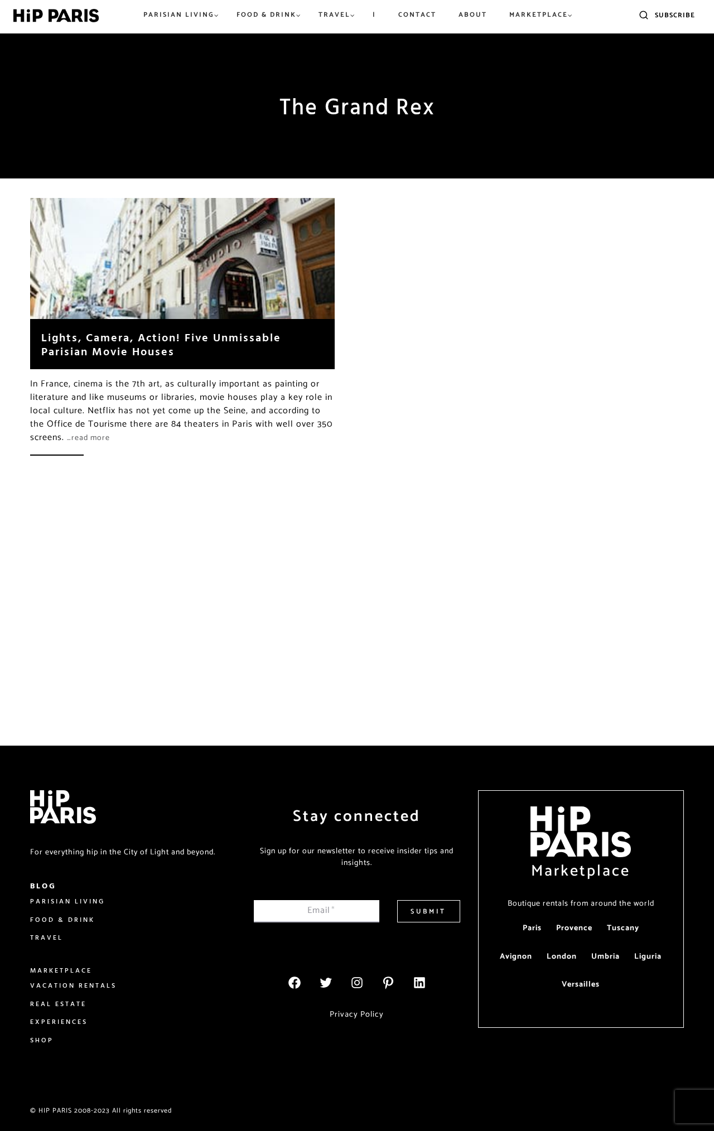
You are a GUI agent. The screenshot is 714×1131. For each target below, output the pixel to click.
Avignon (516, 956)
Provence (574, 928)
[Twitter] (326, 982)
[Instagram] (357, 982)
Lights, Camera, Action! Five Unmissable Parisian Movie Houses (161, 344)
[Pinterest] (388, 982)
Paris (532, 928)
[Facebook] (294, 982)
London (562, 956)
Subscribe (675, 15)
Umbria (605, 956)
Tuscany (623, 928)
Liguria (648, 956)
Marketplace (580, 871)
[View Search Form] (643, 15)
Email (321, 910)
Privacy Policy (357, 1014)
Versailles (581, 984)
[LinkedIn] (419, 982)
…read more (88, 438)
